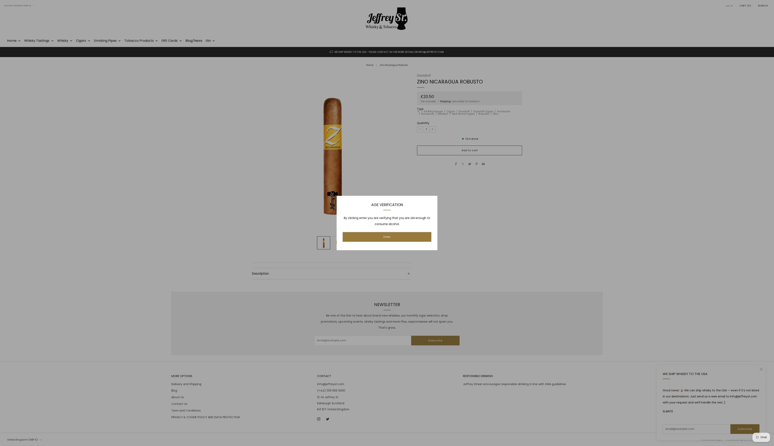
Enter (387, 237)
